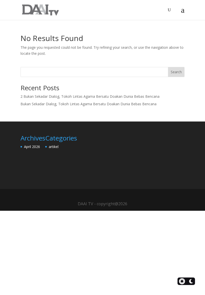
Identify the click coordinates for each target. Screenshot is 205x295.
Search (176, 72)
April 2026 (32, 146)
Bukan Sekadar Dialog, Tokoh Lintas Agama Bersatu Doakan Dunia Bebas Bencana (88, 104)
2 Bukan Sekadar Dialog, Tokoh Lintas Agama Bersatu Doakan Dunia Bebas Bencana (90, 96)
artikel (53, 146)
